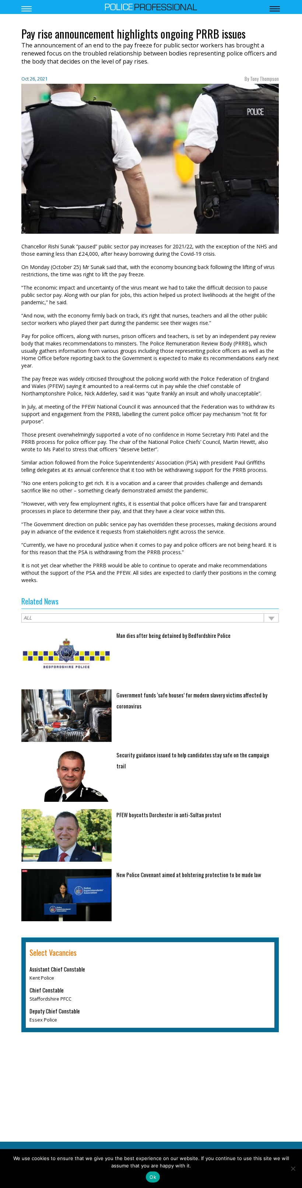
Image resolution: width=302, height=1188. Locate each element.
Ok (153, 1177)
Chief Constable (46, 990)
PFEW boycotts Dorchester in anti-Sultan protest (168, 815)
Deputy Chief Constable (54, 1011)
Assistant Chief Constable (57, 969)
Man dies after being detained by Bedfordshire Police (173, 635)
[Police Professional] (151, 6)
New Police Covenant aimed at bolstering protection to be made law (188, 875)
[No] (292, 1168)
